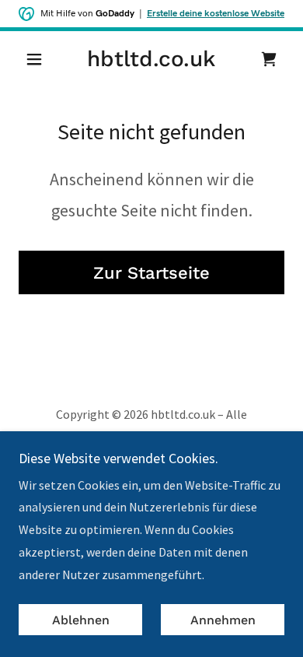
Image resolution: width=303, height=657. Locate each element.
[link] (151, 59)
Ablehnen (81, 620)
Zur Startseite (151, 273)
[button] (38, 59)
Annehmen (223, 620)
